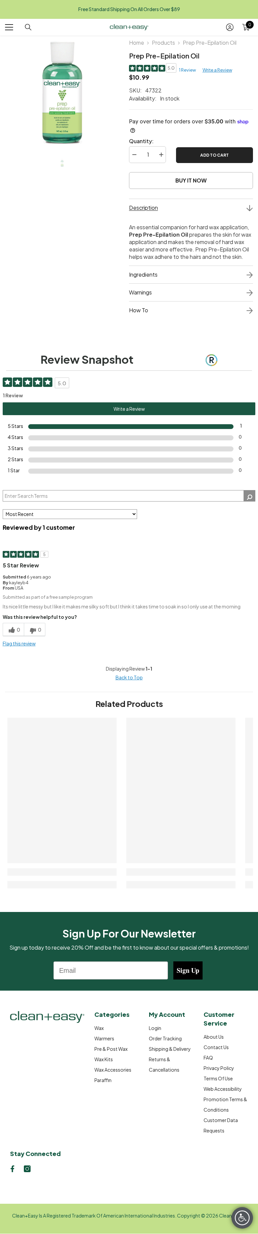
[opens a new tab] (12, 1169)
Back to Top (129, 677)
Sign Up (188, 970)
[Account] (229, 27)
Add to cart (214, 155)
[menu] (9, 27)
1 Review (187, 70)
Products (163, 42)
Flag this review (19, 643)
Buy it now (191, 180)
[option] (62, 93)
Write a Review (217, 70)
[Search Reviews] (249, 496)
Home (136, 42)
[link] (62, 872)
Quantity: (141, 141)
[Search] (28, 27)
